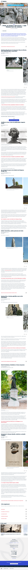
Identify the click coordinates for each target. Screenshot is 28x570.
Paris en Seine (12, 568)
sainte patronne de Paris (8, 270)
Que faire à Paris (6, 568)
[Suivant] (26, 87)
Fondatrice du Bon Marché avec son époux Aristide (8, 96)
